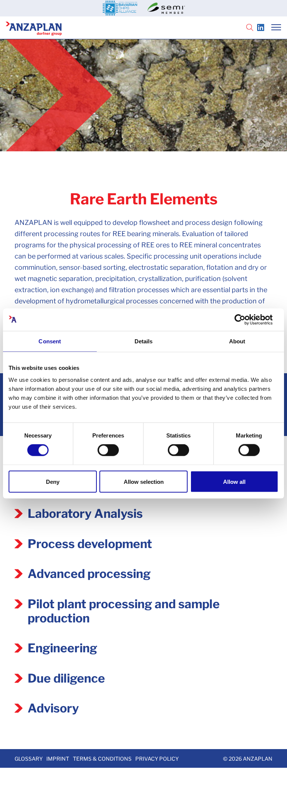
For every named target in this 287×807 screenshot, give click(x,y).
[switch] (108, 450)
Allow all (234, 481)
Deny (52, 481)
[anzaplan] (34, 27)
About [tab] (237, 341)
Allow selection (144, 481)
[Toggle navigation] (276, 28)
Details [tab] (144, 341)
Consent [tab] (49, 341)
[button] (249, 28)
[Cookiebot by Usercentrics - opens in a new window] (245, 319)
